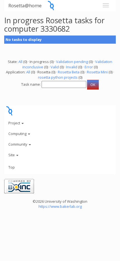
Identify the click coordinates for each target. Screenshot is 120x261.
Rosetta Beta (69, 71)
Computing (17, 133)
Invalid (71, 66)
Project (14, 122)
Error (89, 66)
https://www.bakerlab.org (60, 206)
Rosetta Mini (97, 71)
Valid (55, 66)
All (20, 61)
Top (11, 167)
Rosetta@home (25, 5)
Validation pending (72, 61)
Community (18, 144)
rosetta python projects (58, 77)
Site (12, 154)
